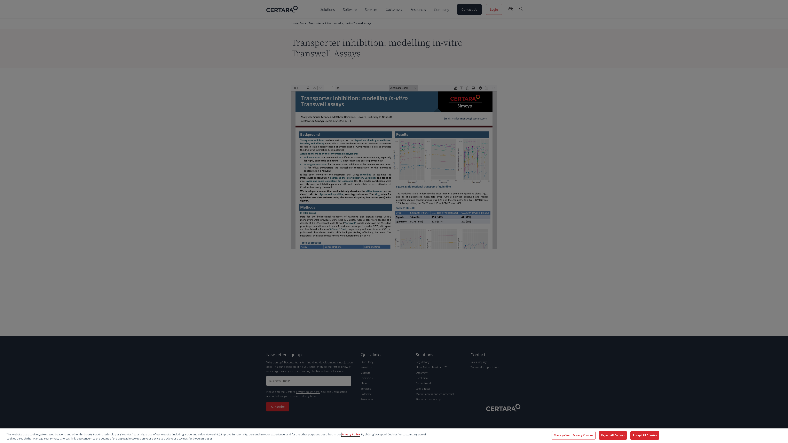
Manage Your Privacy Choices (573, 435)
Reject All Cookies (613, 435)
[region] (394, 435)
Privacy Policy (351, 434)
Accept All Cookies (645, 435)
